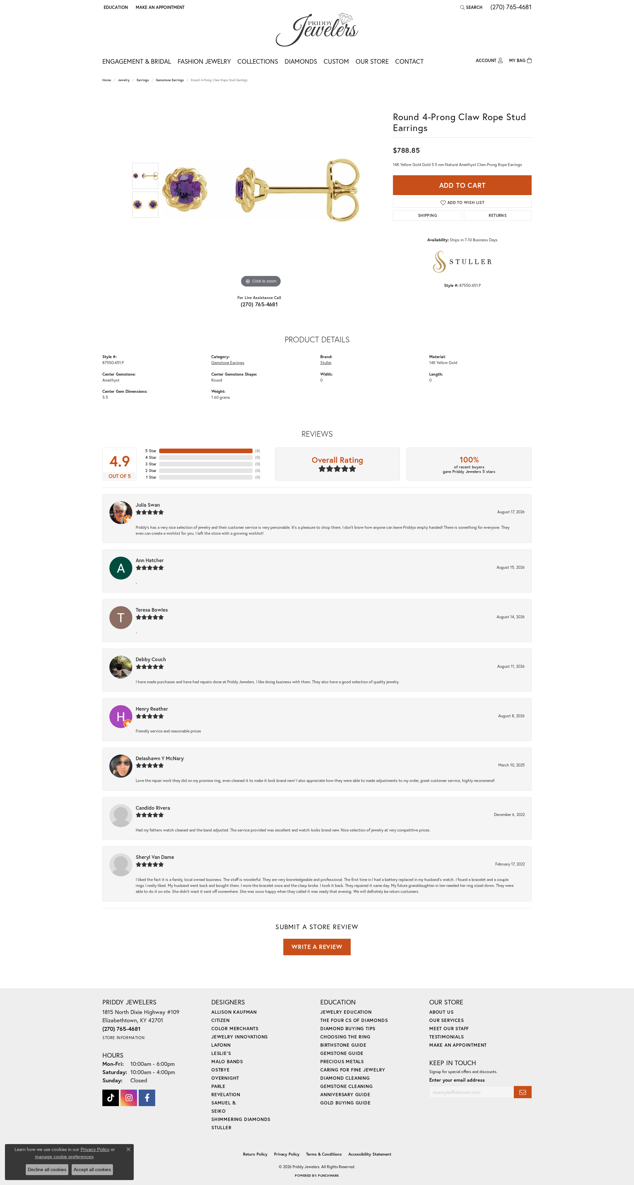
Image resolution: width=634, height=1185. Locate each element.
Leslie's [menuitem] (221, 1053)
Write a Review (317, 947)
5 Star (151, 450)
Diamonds (301, 61)
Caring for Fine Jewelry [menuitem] (352, 1069)
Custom (336, 61)
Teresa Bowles (152, 609)
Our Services (446, 1020)
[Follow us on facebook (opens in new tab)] (147, 1098)
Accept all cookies (92, 1169)
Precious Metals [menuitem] (342, 1061)
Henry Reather (152, 708)
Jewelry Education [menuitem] (346, 1012)
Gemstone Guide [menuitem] (342, 1053)
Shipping (427, 215)
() (257, 450)
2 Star (151, 470)
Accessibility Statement (369, 1154)
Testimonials (446, 1036)
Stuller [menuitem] (221, 1127)
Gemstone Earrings (170, 80)
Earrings (143, 80)
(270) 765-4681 (259, 304)
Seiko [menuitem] (218, 1111)
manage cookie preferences (64, 1156)
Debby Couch (151, 659)
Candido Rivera (153, 807)
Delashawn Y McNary (160, 758)
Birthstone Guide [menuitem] (343, 1045)
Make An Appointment (458, 1045)
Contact (409, 61)
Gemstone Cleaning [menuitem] (346, 1086)
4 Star (151, 457)
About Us (441, 1012)
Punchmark (328, 1175)
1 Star (151, 477)
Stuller (326, 362)
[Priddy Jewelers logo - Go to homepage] (317, 30)
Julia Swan (148, 504)
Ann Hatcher (150, 560)
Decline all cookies (47, 1169)
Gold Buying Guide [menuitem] (345, 1103)
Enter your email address (457, 1080)
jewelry (124, 80)
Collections (257, 61)
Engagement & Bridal (136, 61)
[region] (261, 190)
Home (106, 80)
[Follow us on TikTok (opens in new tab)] (110, 1098)
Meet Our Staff (449, 1028)
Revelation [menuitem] (225, 1094)
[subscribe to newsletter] (523, 1092)
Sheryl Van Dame (155, 857)
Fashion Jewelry (204, 61)
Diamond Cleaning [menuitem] (345, 1078)
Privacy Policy (286, 1154)
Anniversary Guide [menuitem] (345, 1094)
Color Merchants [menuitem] (235, 1028)
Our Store (372, 61)
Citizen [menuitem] (220, 1020)
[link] (159, 7)
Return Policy (255, 1154)
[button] (115, 7)
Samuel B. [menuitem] (224, 1103)
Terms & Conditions (324, 1154)
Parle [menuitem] (218, 1086)
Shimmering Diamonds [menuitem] (240, 1119)
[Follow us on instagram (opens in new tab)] (129, 1098)
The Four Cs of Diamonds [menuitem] (354, 1020)
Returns (498, 215)
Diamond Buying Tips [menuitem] (347, 1028)
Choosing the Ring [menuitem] (345, 1036)
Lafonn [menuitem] (221, 1045)
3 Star (151, 463)
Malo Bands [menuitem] (227, 1061)
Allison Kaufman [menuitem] (234, 1012)
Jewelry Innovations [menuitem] (239, 1036)
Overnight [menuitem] (225, 1078)
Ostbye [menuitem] (220, 1069)
